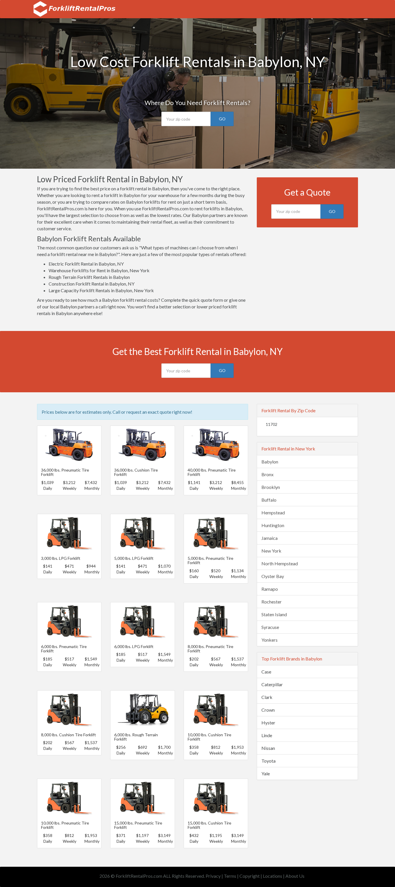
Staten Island (274, 614)
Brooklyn (270, 487)
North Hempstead (279, 563)
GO (222, 118)
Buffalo (268, 500)
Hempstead (273, 512)
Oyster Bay (272, 576)
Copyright (249, 876)
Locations (272, 876)
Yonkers (269, 640)
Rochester (271, 601)
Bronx (267, 474)
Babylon (269, 461)
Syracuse (270, 627)
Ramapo (269, 589)
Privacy (213, 876)
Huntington (272, 525)
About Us (294, 876)
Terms (230, 876)
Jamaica (269, 538)
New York (271, 550)
